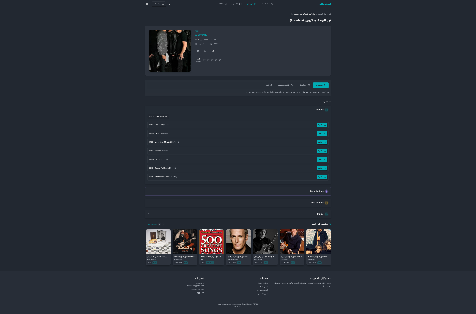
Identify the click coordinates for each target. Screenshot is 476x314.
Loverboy (202, 35)
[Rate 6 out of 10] (212, 60)
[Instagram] (203, 293)
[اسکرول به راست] (163, 224)
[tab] (321, 85)
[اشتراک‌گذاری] (213, 51)
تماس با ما (264, 286)
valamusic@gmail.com (195, 285)
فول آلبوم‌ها (322, 14)
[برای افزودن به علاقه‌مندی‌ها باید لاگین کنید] (198, 51)
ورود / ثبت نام (159, 4)
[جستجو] (169, 4)
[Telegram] (198, 293)
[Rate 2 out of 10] (204, 60)
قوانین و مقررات (262, 290)
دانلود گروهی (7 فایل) (156, 116)
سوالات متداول (263, 283)
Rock (197, 31)
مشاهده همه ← (151, 224)
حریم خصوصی (263, 293)
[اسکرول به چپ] (159, 224)
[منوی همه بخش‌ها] (147, 4)
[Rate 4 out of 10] (208, 60)
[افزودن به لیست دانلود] (205, 51)
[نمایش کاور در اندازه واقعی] (170, 51)
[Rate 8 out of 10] (216, 60)
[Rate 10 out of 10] (220, 60)
